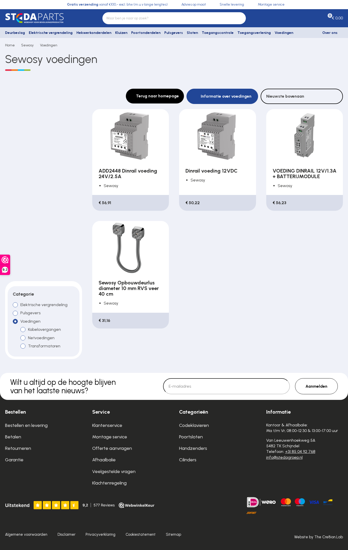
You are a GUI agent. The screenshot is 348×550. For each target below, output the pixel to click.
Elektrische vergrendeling (51, 33)
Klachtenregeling (109, 483)
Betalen (13, 437)
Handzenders (193, 448)
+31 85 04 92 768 (300, 451)
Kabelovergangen (44, 329)
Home (10, 45)
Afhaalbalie (104, 460)
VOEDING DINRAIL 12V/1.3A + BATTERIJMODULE (305, 173)
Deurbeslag (15, 33)
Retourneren (18, 448)
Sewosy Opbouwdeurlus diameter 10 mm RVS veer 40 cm (129, 288)
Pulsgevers (173, 33)
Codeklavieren (194, 425)
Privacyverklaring (100, 534)
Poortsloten (191, 437)
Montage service (109, 437)
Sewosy (27, 45)
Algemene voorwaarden (26, 534)
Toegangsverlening (254, 33)
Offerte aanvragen (112, 448)
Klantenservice (107, 425)
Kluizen (121, 33)
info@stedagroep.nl (284, 457)
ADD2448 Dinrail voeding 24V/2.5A (128, 173)
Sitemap (173, 534)
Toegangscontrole (218, 33)
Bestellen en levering (26, 425)
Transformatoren (44, 346)
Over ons (330, 33)
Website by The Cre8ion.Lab (318, 537)
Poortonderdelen (145, 33)
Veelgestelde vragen (114, 471)
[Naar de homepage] (43, 18)
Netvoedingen (41, 337)
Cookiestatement (141, 534)
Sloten (192, 33)
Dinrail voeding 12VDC (211, 171)
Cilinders (187, 460)
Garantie (14, 460)
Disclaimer (66, 534)
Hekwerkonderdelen (93, 33)
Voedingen (284, 33)
